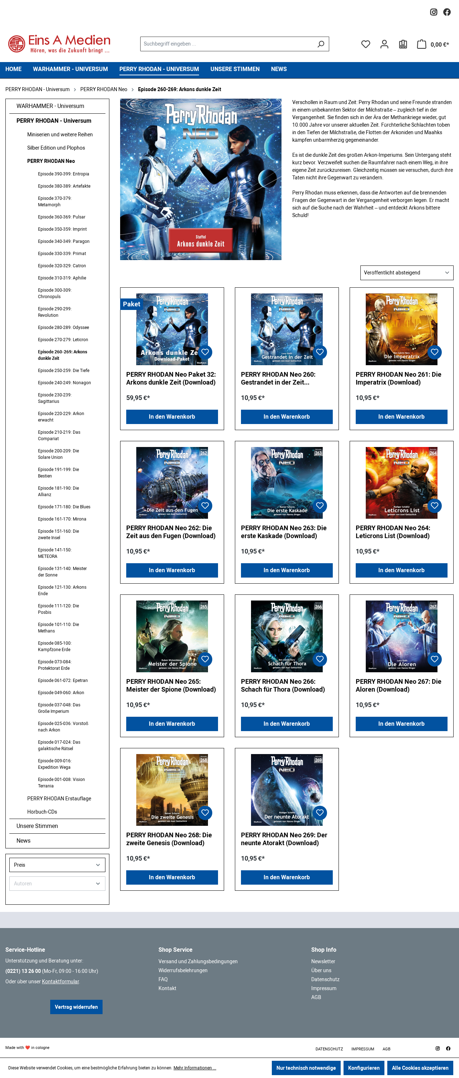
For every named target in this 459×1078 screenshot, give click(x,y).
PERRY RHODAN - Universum (53, 120)
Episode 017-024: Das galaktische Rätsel (59, 745)
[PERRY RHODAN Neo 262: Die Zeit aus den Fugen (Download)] (172, 483)
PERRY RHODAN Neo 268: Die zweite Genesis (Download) (169, 839)
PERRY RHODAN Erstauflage (59, 798)
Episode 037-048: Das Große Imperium (59, 708)
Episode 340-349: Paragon (64, 241)
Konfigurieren (364, 1068)
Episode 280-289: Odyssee (63, 327)
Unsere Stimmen (37, 826)
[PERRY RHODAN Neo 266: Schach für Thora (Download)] (287, 636)
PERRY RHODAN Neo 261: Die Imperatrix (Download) (398, 378)
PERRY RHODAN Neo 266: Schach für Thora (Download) (283, 685)
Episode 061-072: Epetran (63, 680)
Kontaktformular (60, 981)
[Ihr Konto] (384, 44)
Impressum (323, 988)
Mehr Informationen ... (195, 1067)
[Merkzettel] (365, 44)
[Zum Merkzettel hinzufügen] (205, 352)
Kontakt (167, 988)
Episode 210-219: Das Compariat (59, 435)
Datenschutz (325, 979)
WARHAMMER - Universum (50, 106)
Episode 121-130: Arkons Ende (62, 590)
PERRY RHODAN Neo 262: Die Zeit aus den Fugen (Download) (171, 532)
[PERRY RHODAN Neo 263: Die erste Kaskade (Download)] (287, 483)
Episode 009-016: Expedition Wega (55, 764)
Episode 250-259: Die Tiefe (63, 370)
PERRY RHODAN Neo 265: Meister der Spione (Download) (171, 685)
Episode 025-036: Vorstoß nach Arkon (63, 727)
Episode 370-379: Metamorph (55, 201)
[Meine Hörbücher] (403, 44)
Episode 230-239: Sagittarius (55, 398)
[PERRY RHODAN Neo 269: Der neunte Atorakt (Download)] (287, 790)
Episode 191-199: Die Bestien (58, 473)
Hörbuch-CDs (42, 812)
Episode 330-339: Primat (62, 253)
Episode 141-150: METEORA (55, 553)
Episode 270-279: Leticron (63, 339)
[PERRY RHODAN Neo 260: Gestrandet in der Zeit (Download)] (287, 329)
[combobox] (226, 44)
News (23, 840)
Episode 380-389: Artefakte (64, 186)
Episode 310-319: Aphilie (62, 278)
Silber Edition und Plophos (56, 148)
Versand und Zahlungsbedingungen (198, 961)
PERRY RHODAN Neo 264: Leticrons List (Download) (393, 532)
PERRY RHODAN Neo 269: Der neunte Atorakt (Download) (284, 839)
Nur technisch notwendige (306, 1068)
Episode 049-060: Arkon (61, 692)
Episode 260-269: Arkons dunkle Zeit (62, 355)
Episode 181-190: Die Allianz (58, 491)
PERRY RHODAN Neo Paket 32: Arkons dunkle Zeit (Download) (171, 378)
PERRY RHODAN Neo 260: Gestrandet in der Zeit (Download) (278, 378)
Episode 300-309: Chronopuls (55, 293)
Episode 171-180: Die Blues (64, 506)
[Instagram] (433, 10)
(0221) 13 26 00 (23, 971)
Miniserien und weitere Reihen (60, 134)
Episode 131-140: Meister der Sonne (62, 572)
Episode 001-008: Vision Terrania (61, 783)
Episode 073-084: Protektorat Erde (55, 665)
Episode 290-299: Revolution (55, 312)
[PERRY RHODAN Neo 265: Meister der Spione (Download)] (172, 636)
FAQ (163, 979)
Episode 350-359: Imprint (62, 229)
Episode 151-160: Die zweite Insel (58, 534)
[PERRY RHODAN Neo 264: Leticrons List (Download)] (402, 483)
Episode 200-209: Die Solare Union (58, 454)
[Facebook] (447, 10)
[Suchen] (320, 44)
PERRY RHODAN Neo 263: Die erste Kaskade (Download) (284, 532)
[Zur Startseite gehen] (59, 44)
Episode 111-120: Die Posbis (58, 609)
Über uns (321, 970)
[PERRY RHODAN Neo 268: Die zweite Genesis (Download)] (172, 790)
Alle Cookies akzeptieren (420, 1068)
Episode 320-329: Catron (62, 265)
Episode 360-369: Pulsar (61, 217)
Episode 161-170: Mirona (62, 519)
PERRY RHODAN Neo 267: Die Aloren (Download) (398, 685)
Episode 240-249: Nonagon (64, 382)
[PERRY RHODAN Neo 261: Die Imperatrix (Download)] (402, 329)
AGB (316, 997)
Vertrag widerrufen (76, 1007)
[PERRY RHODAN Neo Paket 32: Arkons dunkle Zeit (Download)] (172, 329)
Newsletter (323, 961)
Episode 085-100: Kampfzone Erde (55, 646)
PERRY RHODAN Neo (51, 161)
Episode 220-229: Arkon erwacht (61, 417)
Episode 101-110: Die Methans (58, 628)
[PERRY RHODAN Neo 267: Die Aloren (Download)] (402, 636)
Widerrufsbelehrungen (183, 970)
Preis (19, 865)
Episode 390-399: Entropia (63, 173)
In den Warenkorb (172, 416)
